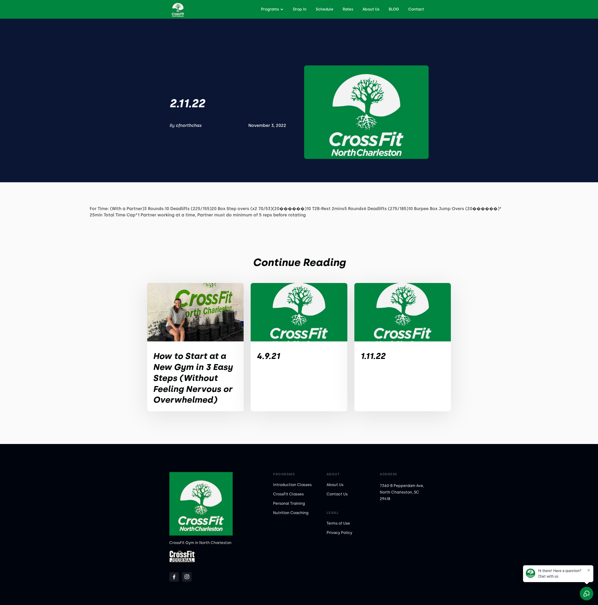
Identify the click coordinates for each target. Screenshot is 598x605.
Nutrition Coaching (290, 513)
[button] (271, 9)
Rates (348, 9)
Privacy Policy (339, 532)
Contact (416, 9)
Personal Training (289, 503)
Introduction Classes (292, 485)
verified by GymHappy (50, 598)
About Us (371, 9)
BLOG (394, 9)
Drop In (299, 9)
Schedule (324, 9)
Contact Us (337, 494)
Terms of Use (338, 523)
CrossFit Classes (288, 494)
